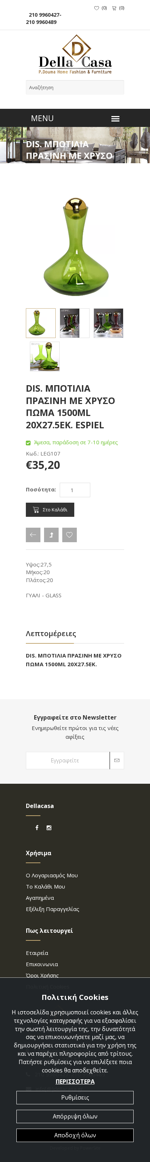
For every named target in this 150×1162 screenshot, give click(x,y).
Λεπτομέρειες (51, 633)
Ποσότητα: (41, 489)
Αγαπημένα (40, 897)
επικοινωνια (42, 964)
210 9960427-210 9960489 (44, 18)
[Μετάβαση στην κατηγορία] (51, 535)
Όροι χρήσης (42, 975)
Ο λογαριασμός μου (52, 875)
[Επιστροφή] (33, 535)
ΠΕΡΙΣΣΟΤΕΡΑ (75, 1081)
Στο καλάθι (55, 509)
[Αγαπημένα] (69, 535)
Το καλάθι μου (45, 886)
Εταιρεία (37, 952)
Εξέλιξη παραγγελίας (52, 908)
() (104, 7)
